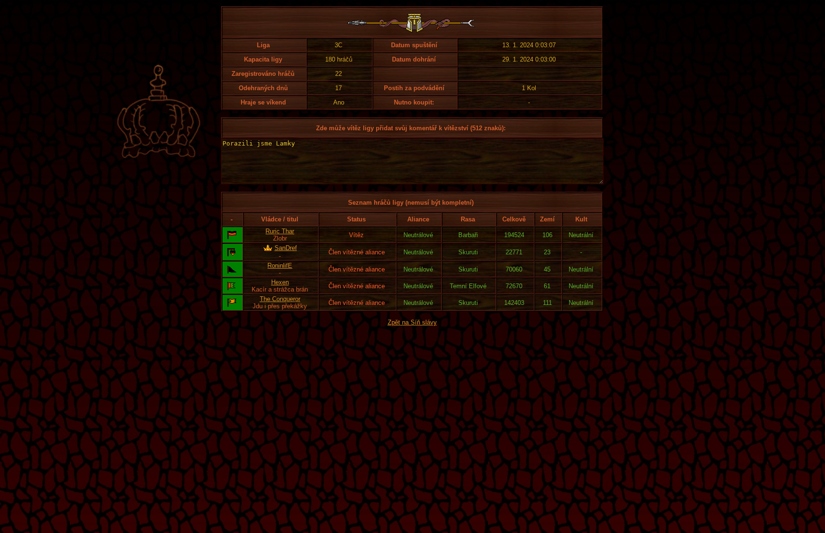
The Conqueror (280, 299)
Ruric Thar (279, 231)
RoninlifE (279, 265)
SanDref (286, 247)
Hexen (280, 282)
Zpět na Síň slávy (412, 322)
